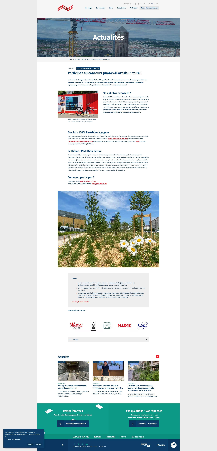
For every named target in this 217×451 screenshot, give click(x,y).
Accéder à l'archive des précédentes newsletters (73, 415)
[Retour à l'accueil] (65, 8)
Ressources (110, 437)
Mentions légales (92, 446)
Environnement (133, 362)
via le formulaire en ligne (88, 181)
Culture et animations (84, 68)
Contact (123, 437)
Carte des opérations (149, 8)
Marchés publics (137, 437)
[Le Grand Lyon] (145, 445)
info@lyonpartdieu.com (99, 184)
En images (97, 437)
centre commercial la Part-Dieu (118, 139)
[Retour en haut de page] (146, 339)
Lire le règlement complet (80, 302)
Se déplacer (100, 8)
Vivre (111, 8)
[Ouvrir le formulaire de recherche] (157, 4)
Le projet (88, 8)
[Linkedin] (138, 4)
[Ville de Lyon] (161, 445)
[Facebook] (135, 4)
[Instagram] (141, 4)
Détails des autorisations (14, 439)
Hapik (137, 141)
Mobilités (61, 362)
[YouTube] (144, 4)
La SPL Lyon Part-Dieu (81, 437)
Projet (96, 362)
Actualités (127, 4)
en (149, 4)
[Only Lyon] (174, 445)
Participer (133, 8)
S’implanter (121, 8)
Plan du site (102, 446)
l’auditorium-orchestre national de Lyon (80, 141)
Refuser (30, 444)
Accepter (38, 444)
